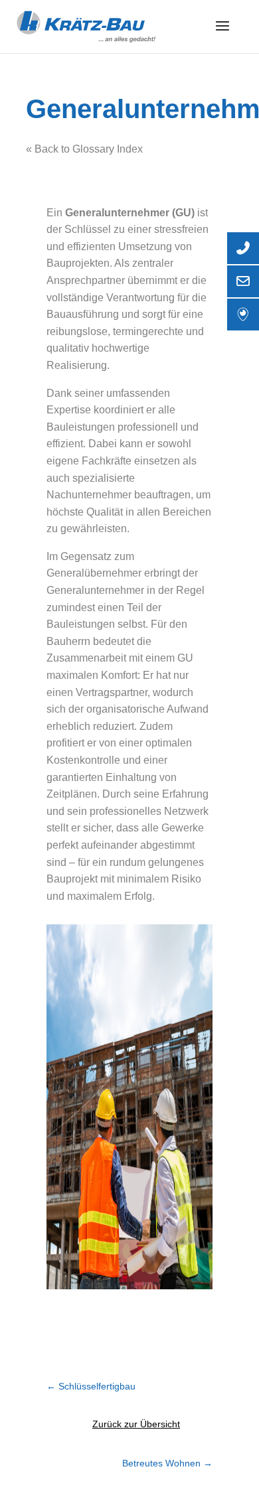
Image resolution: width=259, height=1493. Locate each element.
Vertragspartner (111, 692)
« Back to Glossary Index (84, 149)
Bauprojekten (78, 263)
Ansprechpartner (85, 280)
